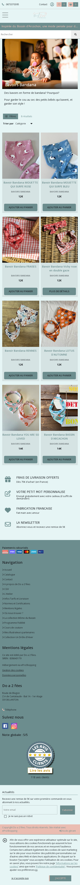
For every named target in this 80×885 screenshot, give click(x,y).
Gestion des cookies (13, 670)
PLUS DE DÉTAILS (59, 291)
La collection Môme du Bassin (20, 618)
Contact (43, 4)
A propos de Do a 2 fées (17, 584)
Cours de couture (13, 627)
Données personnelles (14, 675)
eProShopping (9, 830)
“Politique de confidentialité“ (50, 866)
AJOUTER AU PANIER (21, 207)
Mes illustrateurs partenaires (19, 632)
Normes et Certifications (17, 603)
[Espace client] (52, 4)
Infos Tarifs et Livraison (16, 598)
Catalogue (9, 574)
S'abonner (67, 810)
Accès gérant (69, 830)
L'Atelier (8, 593)
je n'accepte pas (20, 878)
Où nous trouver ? (13, 613)
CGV (6, 589)
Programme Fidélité (14, 622)
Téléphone (10, 709)
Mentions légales (13, 608)
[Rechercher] (75, 34)
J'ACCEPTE (60, 878)
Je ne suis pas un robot (21, 816)
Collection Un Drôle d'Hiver (18, 637)
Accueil (8, 569)
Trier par (8, 123)
